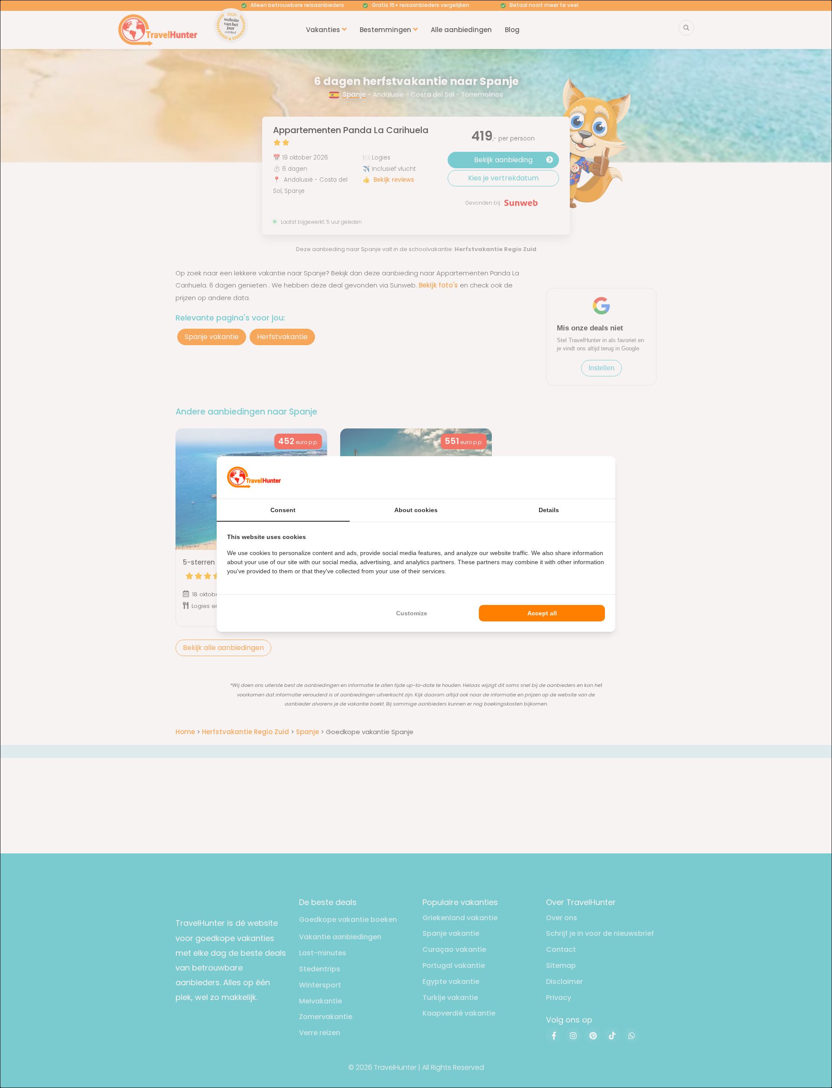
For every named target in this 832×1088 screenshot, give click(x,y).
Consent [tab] (283, 509)
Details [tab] (549, 509)
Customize (411, 613)
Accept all (542, 613)
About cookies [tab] (416, 509)
